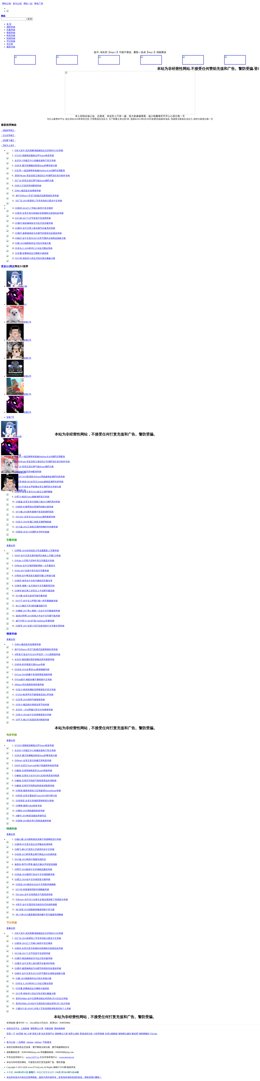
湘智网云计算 (36, 1028)
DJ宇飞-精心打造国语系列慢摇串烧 (32, 719)
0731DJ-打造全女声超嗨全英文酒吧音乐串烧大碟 (38, 487)
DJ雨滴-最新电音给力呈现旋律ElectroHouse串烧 (38, 790)
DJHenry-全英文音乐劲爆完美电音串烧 (33, 760)
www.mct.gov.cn (66, 1057)
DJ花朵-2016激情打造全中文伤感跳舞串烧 (35, 874)
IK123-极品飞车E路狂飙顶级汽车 (31, 606)
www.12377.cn (32, 1057)
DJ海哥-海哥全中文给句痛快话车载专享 (33, 580)
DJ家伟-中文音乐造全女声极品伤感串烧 (33, 844)
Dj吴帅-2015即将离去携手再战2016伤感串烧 (35, 854)
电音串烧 (10, 35)
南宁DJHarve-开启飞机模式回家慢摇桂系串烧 (37, 195)
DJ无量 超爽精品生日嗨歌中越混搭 (31, 253)
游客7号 (10, 417)
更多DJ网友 (8, 266)
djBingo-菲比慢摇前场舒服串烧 (29, 684)
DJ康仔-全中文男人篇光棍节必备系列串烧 (35, 228)
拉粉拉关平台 (13, 1028)
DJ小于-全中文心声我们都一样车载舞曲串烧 (37, 601)
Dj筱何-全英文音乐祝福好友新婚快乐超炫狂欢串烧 (39, 213)
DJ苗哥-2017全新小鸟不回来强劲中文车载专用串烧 (40, 626)
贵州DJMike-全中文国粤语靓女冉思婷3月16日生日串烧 (42, 998)
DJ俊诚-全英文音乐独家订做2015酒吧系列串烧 (38, 502)
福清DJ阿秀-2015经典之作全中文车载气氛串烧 (38, 616)
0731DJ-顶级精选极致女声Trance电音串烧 (34, 155)
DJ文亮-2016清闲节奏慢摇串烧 (30, 699)
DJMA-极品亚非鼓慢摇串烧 (28, 190)
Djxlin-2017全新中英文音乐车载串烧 (32, 570)
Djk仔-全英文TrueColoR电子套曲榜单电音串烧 (36, 765)
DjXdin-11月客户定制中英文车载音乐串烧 (34, 560)
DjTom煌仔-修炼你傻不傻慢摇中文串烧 (33, 679)
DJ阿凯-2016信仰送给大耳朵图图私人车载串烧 (37, 550)
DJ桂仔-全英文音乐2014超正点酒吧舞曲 (33, 492)
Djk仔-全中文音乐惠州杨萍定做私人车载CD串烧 (38, 555)
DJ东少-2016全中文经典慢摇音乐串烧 (33, 714)
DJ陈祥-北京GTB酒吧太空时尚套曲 (32, 532)
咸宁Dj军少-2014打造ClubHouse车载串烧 (35, 621)
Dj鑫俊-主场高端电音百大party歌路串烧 (33, 770)
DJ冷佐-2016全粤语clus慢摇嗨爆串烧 (32, 669)
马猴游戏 (48, 1028)
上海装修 (25, 1028)
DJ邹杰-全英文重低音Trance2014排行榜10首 (36, 795)
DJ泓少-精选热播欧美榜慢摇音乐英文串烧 (36, 689)
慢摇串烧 (10, 32)
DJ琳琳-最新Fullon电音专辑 (29, 805)
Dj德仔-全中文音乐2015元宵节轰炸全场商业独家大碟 (40, 238)
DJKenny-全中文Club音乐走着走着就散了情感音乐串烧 (42, 899)
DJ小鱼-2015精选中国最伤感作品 (30, 859)
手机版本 (47, 1042)
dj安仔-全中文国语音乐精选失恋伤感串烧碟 (36, 904)
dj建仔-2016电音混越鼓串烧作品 (31, 816)
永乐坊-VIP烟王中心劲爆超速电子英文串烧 (35, 160)
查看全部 (10, 446)
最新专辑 (10, 47)
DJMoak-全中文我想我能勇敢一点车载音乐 (35, 565)
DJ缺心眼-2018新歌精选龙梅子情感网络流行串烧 (38, 839)
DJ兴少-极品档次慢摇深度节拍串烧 (32, 704)
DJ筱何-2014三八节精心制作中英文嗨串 (34, 208)
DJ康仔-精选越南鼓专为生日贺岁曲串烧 (34, 223)
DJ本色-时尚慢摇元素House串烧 (30, 664)
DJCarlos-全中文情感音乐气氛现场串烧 (34, 894)
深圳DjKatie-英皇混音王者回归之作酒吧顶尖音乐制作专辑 (42, 175)
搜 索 (30, 19)
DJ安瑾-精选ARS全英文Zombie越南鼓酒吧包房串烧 (39, 481)
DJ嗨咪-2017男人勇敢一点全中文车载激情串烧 (38, 611)
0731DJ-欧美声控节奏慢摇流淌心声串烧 (34, 694)
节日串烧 (10, 41)
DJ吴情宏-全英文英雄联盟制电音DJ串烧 (35, 800)
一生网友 (21, 1042)
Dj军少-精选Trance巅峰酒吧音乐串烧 (32, 497)
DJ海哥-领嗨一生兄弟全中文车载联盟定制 (35, 586)
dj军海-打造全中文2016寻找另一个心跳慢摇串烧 (37, 654)
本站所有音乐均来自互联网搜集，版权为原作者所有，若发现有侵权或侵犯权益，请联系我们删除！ (54, 1077)
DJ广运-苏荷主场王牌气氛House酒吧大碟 (34, 180)
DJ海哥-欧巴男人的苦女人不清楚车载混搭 (35, 591)
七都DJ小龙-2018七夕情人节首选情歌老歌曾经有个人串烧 (43, 1008)
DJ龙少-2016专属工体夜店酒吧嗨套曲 (33, 522)
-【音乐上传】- (8, 145)
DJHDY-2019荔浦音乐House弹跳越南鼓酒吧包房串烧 (40, 476)
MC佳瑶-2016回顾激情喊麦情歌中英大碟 (35, 909)
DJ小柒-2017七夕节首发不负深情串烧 (33, 218)
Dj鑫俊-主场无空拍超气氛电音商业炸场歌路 (35, 780)
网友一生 (28, 3)
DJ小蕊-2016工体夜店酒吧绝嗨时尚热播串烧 (37, 527)
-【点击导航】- (8, 135)
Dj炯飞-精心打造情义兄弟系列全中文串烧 (34, 849)
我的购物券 (59, 1028)
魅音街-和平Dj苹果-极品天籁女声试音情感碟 (36, 864)
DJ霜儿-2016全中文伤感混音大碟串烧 (32, 879)
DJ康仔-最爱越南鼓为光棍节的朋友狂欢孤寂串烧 (38, 233)
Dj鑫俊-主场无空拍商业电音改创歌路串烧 (34, 785)
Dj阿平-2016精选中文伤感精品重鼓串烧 (33, 869)
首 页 (8, 24)
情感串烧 (10, 38)
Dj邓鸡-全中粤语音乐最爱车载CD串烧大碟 (35, 575)
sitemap (30, 1042)
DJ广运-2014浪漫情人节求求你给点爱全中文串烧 (39, 200)
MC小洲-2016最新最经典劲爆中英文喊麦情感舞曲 (39, 914)
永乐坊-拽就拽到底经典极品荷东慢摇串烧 (34, 659)
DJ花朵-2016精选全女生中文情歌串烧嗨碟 (36, 884)
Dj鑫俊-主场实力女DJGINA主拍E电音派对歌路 (37, 775)
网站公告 (6, 3)
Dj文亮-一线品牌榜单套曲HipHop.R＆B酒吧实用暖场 (40, 170)
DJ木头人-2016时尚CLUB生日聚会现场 (33, 248)
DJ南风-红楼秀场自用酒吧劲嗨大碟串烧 (34, 507)
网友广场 (38, 3)
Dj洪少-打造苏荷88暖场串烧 (28, 185)
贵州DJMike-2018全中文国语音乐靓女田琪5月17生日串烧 (43, 1003)
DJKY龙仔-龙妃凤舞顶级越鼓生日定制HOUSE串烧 (39, 150)
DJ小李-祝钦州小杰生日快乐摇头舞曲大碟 (35, 258)
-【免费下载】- (8, 140)
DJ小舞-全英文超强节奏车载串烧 (31, 596)
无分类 (9, 44)
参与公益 (17, 3)
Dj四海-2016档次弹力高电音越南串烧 (33, 821)
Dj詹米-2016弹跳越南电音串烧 (30, 810)
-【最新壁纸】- (8, 130)
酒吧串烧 (10, 27)
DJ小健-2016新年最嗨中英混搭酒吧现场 (34, 512)
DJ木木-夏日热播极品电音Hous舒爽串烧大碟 (36, 165)
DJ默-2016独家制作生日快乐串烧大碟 (33, 243)
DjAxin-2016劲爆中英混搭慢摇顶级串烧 (33, 674)
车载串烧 (10, 30)
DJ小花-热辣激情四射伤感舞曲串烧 (32, 889)
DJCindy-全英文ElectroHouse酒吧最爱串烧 (35, 517)
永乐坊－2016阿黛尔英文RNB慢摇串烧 (34, 709)
